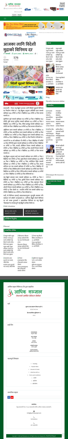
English (14, 15)
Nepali (19, 15)
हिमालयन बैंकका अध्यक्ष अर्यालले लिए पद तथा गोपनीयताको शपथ (23, 247)
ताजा (49, 43)
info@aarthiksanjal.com (34, 413)
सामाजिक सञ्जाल (13, 392)
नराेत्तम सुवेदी (34, 347)
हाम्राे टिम (10, 325)
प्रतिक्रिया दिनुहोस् (11, 218)
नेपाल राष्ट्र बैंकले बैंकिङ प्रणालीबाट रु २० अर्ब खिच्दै (37, 244)
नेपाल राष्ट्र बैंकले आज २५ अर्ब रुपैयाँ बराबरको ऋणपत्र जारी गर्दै (60, 159)
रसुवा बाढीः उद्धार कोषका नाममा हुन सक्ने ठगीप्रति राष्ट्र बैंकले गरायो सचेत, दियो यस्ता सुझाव (8, 250)
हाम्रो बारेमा (35, 383)
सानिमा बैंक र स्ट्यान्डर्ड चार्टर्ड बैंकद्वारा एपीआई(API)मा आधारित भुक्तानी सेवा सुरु (60, 136)
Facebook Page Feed (53, 182)
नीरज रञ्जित (34, 338)
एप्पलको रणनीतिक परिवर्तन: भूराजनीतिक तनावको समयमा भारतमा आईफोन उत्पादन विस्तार (60, 118)
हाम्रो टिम (35, 380)
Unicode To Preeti (34, 369)
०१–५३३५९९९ (34, 425)
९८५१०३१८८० (34, 419)
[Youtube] (12, 397)
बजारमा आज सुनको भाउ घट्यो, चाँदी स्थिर (9, 265)
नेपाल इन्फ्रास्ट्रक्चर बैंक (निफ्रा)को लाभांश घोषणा (23, 269)
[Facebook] (8, 397)
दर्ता (9, 304)
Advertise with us (34, 372)
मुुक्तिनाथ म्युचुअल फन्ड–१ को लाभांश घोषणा (37, 266)
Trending (35, 363)
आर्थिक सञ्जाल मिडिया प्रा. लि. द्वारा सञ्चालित (21, 287)
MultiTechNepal (51, 436)
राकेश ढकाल (34, 342)
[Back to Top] (64, 435)
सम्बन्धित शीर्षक (10, 230)
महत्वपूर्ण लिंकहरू (13, 358)
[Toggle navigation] (5, 18)
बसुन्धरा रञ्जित (34, 333)
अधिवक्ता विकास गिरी (34, 351)
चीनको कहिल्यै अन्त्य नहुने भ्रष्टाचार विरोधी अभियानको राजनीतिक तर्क (60, 150)
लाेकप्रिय (50, 105)
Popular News (34, 366)
